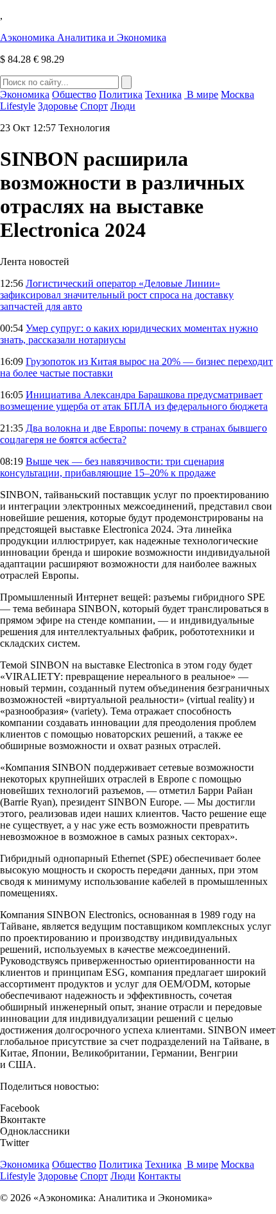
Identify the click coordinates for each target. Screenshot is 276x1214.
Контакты (159, 1175)
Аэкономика (83, 37)
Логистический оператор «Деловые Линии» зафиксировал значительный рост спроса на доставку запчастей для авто (117, 295)
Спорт (94, 106)
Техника (163, 94)
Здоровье (58, 106)
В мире (201, 94)
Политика (120, 94)
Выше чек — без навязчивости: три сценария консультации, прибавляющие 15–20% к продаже (112, 467)
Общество (74, 94)
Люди (122, 106)
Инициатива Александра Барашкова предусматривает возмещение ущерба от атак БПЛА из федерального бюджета (134, 400)
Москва (237, 94)
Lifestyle (17, 106)
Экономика (24, 94)
